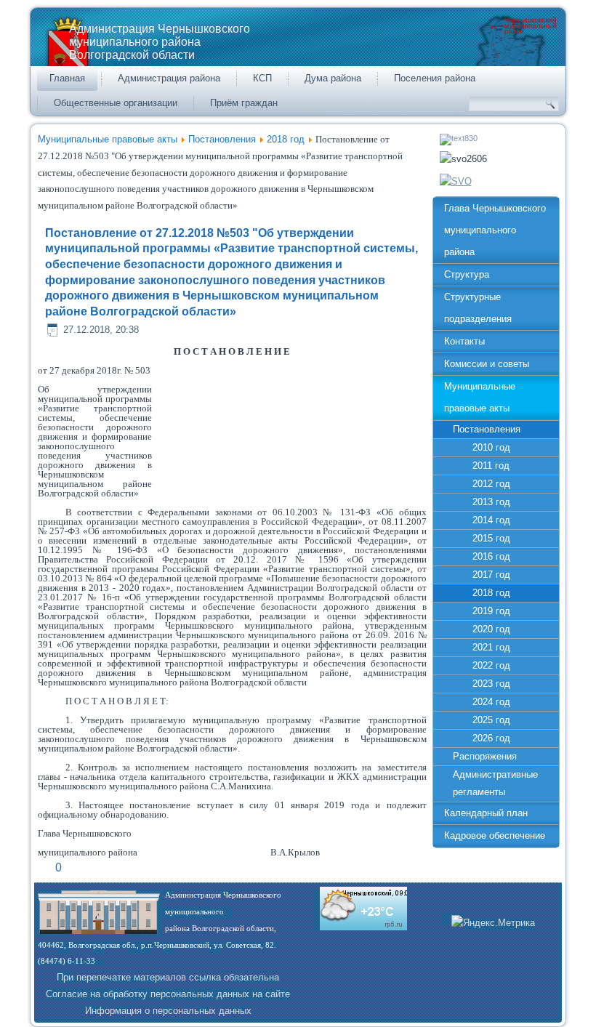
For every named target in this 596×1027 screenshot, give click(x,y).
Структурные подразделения (478, 307)
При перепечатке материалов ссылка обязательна (168, 977)
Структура (466, 274)
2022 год (491, 665)
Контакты (464, 341)
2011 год (491, 465)
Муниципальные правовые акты (107, 139)
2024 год (491, 701)
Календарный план (486, 812)
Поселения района (434, 78)
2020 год (491, 629)
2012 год (491, 483)
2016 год (491, 556)
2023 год (491, 683)
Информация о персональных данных (168, 1010)
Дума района (333, 78)
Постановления (222, 139)
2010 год (491, 447)
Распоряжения (485, 756)
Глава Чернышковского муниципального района (495, 230)
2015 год (491, 538)
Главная (67, 78)
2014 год (491, 520)
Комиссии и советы (486, 363)
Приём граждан (244, 102)
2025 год (491, 719)
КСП (262, 78)
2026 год (491, 738)
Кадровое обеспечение (494, 835)
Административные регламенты (495, 783)
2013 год (491, 501)
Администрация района (169, 78)
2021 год (491, 647)
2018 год (286, 139)
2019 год (491, 610)
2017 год (491, 574)
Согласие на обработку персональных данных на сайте (168, 993)
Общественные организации (115, 102)
